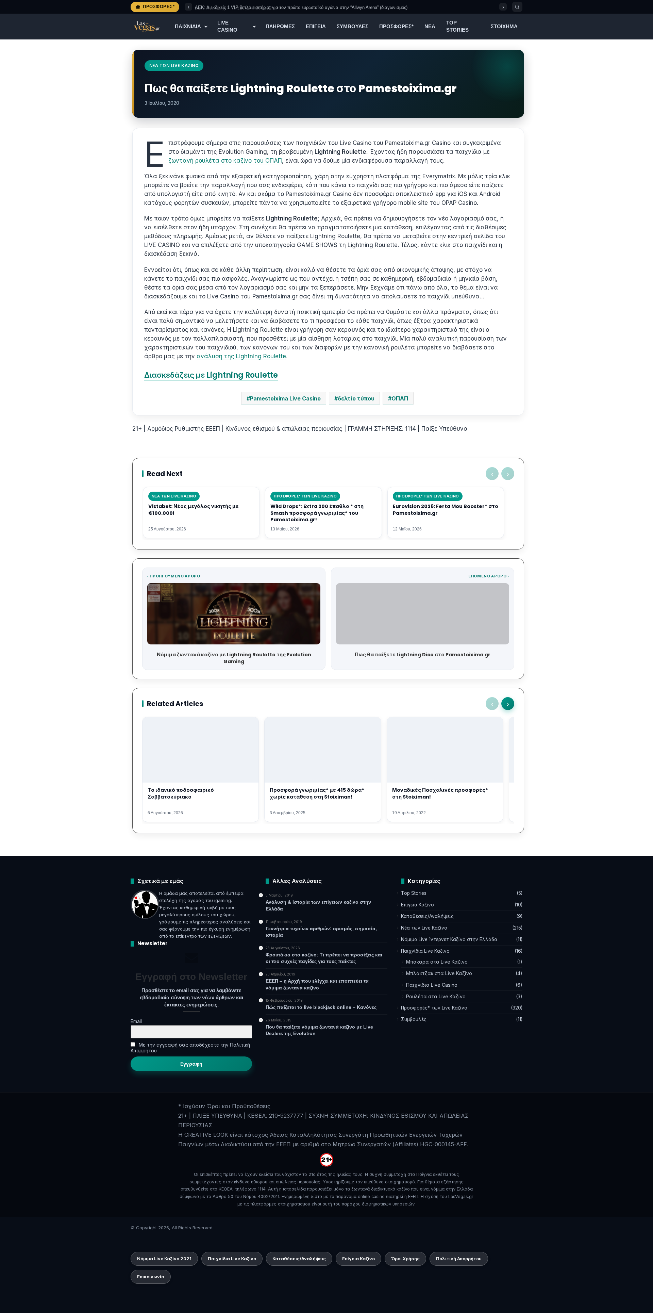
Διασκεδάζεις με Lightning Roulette (211, 375)
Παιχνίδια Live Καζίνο (425, 951)
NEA (429, 26)
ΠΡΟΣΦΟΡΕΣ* (396, 26)
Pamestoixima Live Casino (285, 398)
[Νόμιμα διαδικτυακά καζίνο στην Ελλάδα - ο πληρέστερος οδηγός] (146, 26)
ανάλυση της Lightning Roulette (241, 356)
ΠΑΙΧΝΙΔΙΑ (188, 26)
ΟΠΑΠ (399, 398)
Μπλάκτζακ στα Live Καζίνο (439, 973)
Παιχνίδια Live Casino (431, 985)
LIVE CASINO (227, 26)
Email (136, 1021)
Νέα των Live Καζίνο (424, 928)
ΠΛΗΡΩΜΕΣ (280, 26)
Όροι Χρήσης (405, 1258)
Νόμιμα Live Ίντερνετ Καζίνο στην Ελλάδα (449, 939)
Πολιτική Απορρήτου (459, 1258)
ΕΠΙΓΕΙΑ (316, 26)
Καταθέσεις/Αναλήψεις (427, 916)
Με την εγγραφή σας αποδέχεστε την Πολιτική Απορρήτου (190, 1047)
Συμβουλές (413, 1019)
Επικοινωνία (150, 1276)
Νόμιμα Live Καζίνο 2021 (164, 1258)
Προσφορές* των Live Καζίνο (434, 1008)
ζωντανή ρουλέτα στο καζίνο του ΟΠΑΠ (225, 160)
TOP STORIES (457, 26)
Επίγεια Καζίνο (417, 904)
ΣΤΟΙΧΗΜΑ (504, 26)
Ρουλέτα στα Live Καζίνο (436, 996)
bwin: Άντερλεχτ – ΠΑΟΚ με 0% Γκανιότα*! (237, 7)
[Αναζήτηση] (517, 7)
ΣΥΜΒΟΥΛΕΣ (352, 26)
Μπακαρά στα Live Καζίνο (437, 962)
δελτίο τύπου (356, 398)
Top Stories (413, 893)
